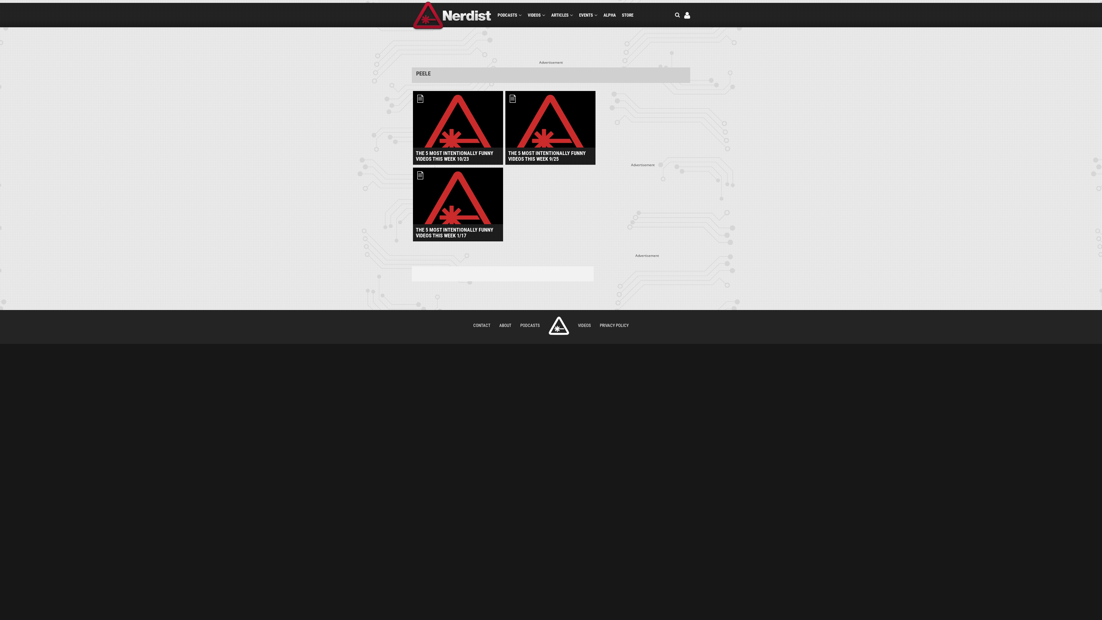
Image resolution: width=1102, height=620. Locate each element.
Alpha (610, 15)
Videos (534, 15)
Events (586, 15)
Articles (560, 15)
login (687, 15)
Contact (481, 325)
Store (627, 15)
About (505, 325)
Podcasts (507, 15)
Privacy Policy (614, 325)
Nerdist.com (559, 326)
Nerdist (452, 16)
